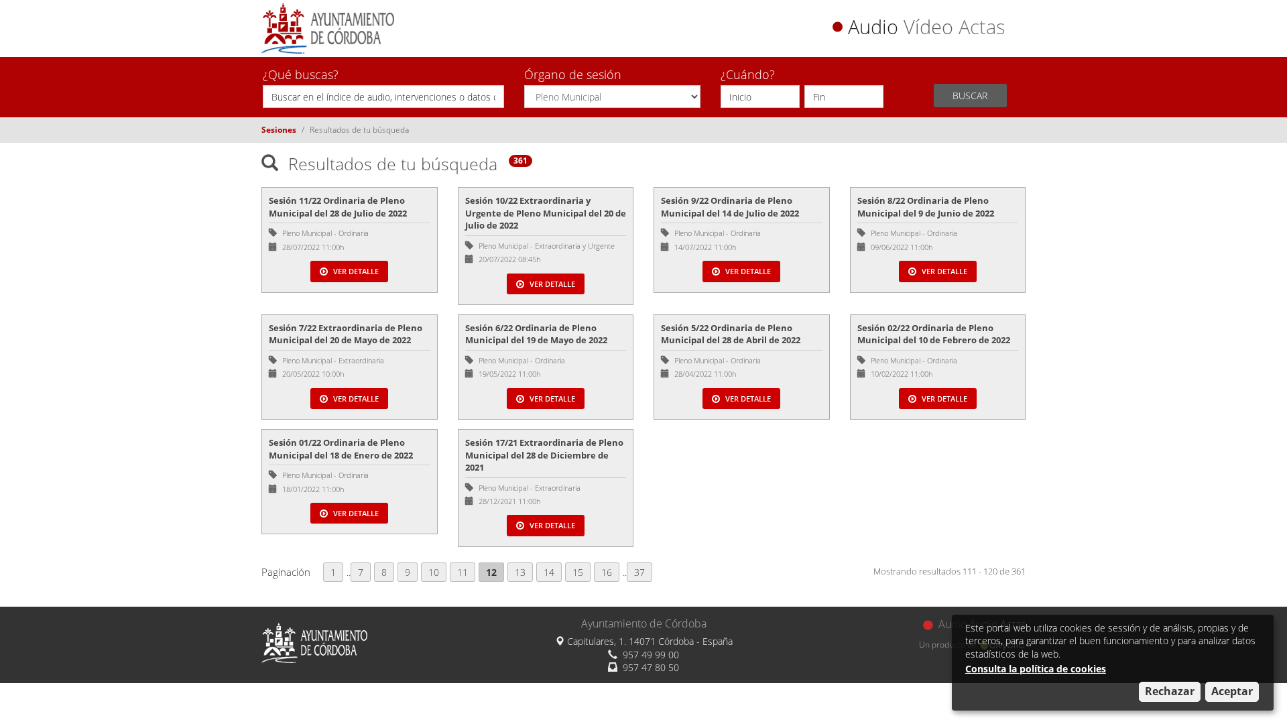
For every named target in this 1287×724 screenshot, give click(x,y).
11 (462, 572)
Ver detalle (355, 271)
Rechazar (1169, 691)
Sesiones (278, 129)
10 (433, 572)
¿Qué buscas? (301, 74)
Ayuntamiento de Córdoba (644, 623)
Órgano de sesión (572, 74)
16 (606, 572)
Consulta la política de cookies (1035, 668)
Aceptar (1232, 691)
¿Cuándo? (748, 74)
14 (549, 572)
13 (520, 572)
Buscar (970, 95)
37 (639, 572)
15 (577, 572)
